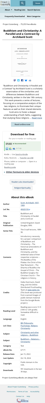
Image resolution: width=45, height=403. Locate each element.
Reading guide (10, 167)
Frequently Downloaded (15, 16)
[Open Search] (22, 3)
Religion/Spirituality (22, 188)
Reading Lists (19, 10)
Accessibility (34, 392)
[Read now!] (22, 76)
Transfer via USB (26, 158)
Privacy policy (33, 387)
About (8, 10)
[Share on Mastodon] (15, 80)
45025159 (25, 209)
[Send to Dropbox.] (7, 148)
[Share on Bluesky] (26, 80)
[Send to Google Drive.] (10, 148)
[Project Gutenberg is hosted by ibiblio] (22, 402)
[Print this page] (30, 80)
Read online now (22, 124)
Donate (37, 3)
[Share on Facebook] (22, 80)
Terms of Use (23, 392)
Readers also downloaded (23, 182)
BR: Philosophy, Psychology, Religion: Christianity (29, 326)
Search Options (33, 10)
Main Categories (33, 16)
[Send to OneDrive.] (14, 148)
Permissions (11, 392)
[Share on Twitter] (18, 80)
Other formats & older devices (22, 172)
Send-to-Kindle (22, 154)
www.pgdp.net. (34, 290)
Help (28, 396)
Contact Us (20, 396)
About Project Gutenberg (17, 387)
